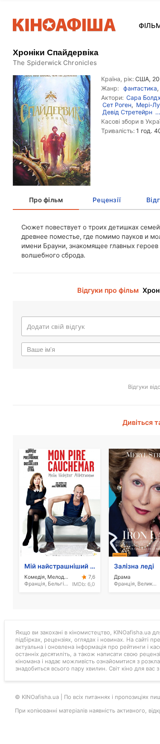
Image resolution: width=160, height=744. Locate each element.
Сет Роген (116, 104)
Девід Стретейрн (127, 112)
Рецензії (107, 200)
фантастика (140, 88)
